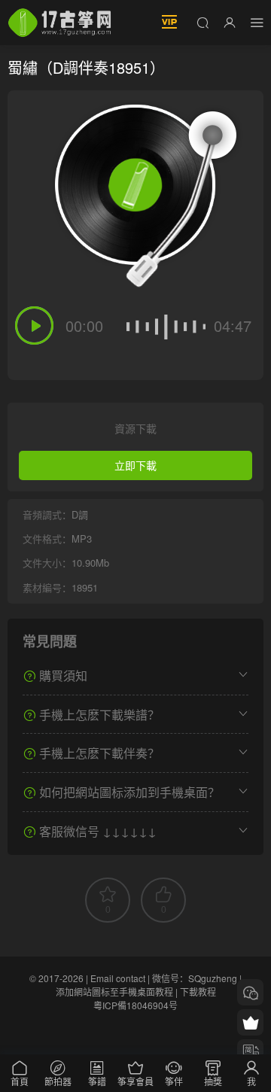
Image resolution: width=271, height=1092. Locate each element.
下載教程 (198, 991)
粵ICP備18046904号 (135, 1005)
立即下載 (135, 465)
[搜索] (202, 22)
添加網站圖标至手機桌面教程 (114, 991)
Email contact (117, 978)
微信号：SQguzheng (194, 978)
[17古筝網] (59, 22)
